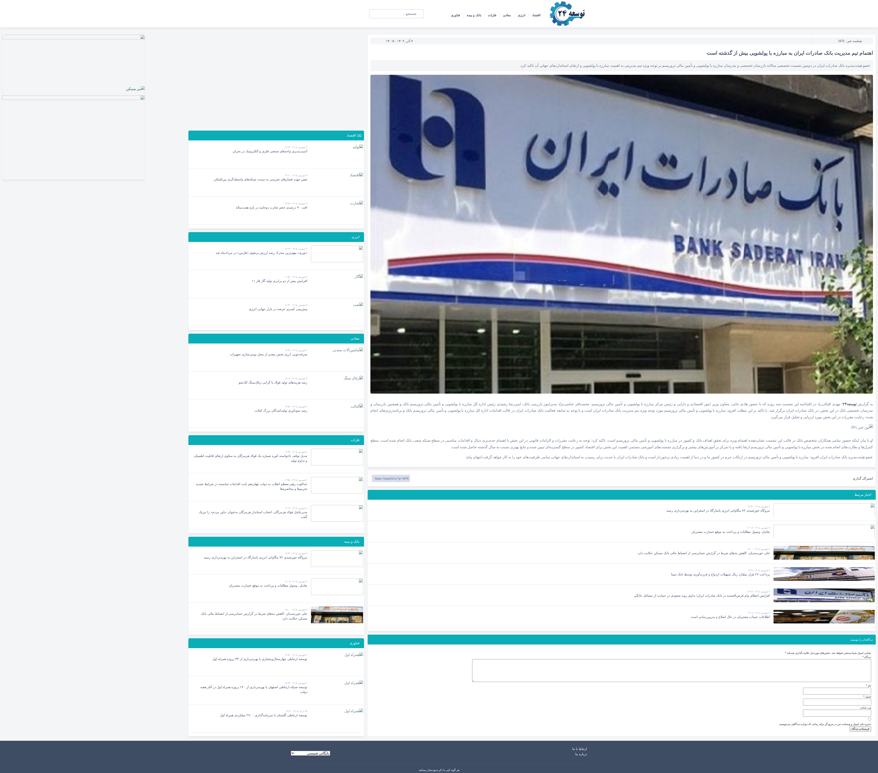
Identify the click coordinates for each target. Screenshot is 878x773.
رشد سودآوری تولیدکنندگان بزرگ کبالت (281, 410)
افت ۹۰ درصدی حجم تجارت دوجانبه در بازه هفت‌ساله (271, 207)
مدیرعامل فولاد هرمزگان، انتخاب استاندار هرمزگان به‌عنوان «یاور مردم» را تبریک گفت (253, 514)
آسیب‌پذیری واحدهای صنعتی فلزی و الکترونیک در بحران (270, 151)
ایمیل (867, 696)
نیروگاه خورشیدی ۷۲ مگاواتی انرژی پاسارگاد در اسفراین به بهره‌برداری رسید (718, 510)
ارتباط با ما (579, 749)
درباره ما (581, 754)
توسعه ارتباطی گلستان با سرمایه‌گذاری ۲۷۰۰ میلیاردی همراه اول (263, 715)
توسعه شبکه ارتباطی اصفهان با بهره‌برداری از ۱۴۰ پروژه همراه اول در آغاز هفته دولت (253, 689)
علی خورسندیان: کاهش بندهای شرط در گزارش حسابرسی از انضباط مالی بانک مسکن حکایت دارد (704, 553)
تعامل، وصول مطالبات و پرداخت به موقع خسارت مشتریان (730, 532)
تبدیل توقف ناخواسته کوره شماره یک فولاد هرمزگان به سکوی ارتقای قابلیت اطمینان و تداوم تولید (250, 458)
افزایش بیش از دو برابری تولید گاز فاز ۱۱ (279, 281)
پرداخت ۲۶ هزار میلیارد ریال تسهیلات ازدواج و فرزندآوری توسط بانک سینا (720, 574)
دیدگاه (866, 657)
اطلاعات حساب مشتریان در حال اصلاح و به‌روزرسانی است (730, 617)
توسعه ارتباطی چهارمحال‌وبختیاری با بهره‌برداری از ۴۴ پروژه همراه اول (259, 659)
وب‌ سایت (865, 707)
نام (868, 685)
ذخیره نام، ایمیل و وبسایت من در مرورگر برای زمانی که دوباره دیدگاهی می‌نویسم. (825, 724)
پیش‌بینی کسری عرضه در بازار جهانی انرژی (278, 309)
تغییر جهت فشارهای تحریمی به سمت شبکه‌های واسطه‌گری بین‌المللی (260, 179)
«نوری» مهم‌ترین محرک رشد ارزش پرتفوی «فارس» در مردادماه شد (261, 253)
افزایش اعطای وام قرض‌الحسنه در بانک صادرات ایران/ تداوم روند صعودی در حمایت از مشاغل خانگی (702, 595)
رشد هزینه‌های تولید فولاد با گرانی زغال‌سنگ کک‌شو (273, 382)
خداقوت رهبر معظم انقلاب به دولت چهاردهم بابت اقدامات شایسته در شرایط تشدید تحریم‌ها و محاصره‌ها (251, 486)
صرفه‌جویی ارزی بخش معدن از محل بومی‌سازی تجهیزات (268, 354)
